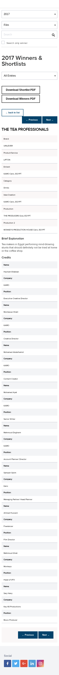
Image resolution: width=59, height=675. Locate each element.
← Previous (32, 120)
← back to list (13, 112)
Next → (49, 120)
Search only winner (17, 43)
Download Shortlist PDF (21, 89)
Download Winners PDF (21, 98)
